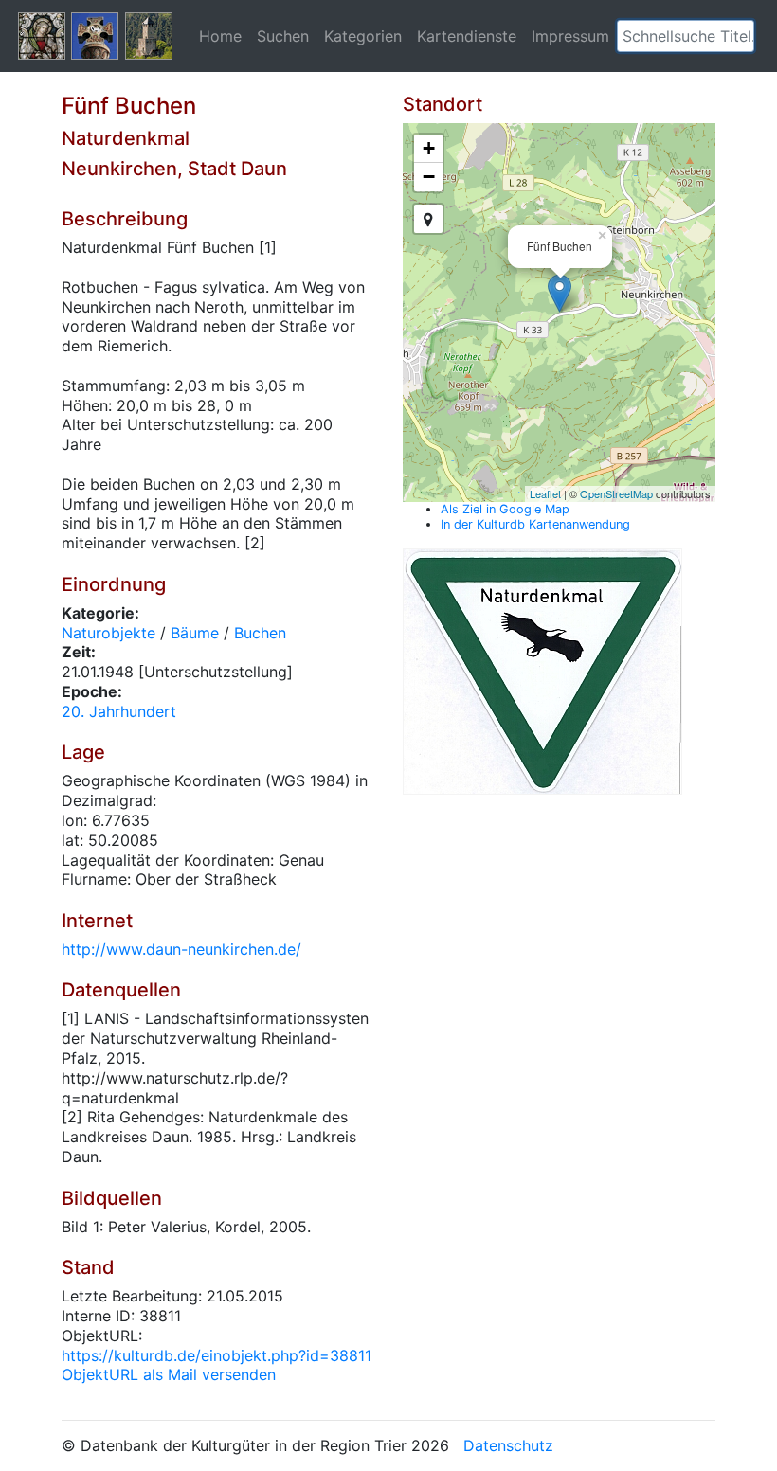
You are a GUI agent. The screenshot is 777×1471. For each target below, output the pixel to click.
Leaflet (545, 493)
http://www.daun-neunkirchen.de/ (181, 949)
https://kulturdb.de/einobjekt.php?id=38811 (216, 1355)
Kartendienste (466, 36)
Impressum (570, 36)
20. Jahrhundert (119, 711)
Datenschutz (508, 1445)
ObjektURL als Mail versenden (169, 1374)
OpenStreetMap (616, 493)
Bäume (195, 632)
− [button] (429, 176)
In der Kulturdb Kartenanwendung (535, 524)
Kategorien (363, 36)
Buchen (260, 632)
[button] (740, 36)
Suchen (283, 36)
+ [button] (429, 148)
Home (220, 36)
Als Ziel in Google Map (505, 509)
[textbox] (685, 36)
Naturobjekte (108, 632)
